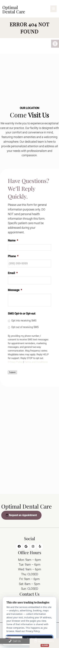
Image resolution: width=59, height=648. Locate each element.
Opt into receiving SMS (23, 320)
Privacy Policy (15, 362)
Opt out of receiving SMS (25, 327)
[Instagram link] (33, 546)
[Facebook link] (19, 546)
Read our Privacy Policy (27, 631)
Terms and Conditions (36, 362)
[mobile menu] (53, 8)
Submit (12, 372)
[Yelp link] (40, 546)
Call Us (16, 641)
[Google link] (26, 546)
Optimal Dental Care (13, 9)
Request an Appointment (22, 515)
